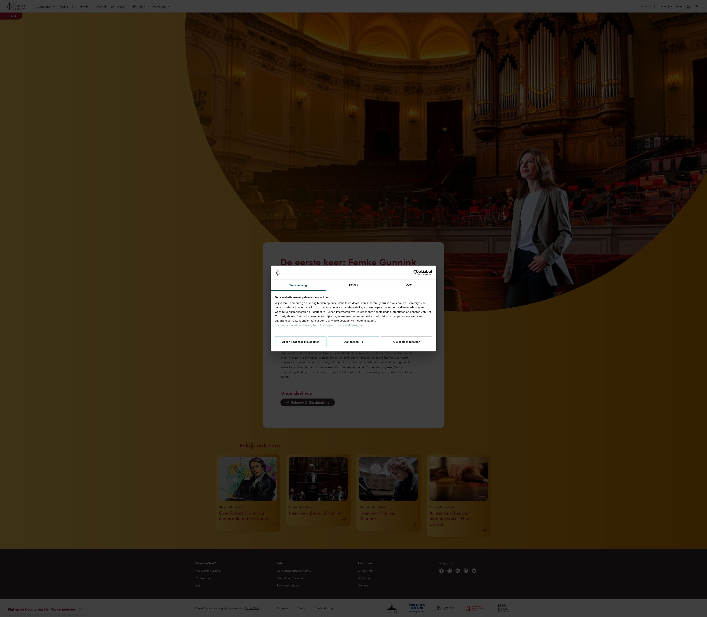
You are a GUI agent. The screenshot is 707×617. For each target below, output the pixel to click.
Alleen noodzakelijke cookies (300, 341)
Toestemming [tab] (298, 285)
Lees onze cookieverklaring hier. (297, 325)
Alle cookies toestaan (406, 341)
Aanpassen (351, 341)
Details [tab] (353, 284)
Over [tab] (409, 284)
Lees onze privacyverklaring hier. (342, 325)
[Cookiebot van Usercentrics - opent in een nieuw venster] (416, 272)
